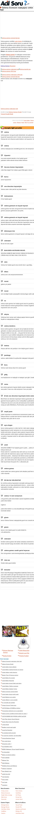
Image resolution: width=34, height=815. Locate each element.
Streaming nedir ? (6, 743)
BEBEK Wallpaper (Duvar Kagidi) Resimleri (13, 749)
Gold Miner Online (5, 809)
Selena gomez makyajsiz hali (9, 108)
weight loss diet (6, 774)
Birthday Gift (19, 811)
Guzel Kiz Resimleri (7, 730)
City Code (4, 782)
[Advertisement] (17, 24)
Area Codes (5, 779)
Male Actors (4, 797)
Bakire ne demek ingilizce (8, 754)
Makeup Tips (5, 760)
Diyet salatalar (5, 757)
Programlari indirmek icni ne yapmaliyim (12, 711)
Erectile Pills (19, 807)
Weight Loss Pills (24, 653)
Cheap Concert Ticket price (9, 705)
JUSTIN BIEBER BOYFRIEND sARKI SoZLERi (14, 716)
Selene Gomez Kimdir (15, 112)
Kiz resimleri (30, 122)
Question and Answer (21, 809)
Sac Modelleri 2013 (7, 746)
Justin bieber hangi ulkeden (9, 667)
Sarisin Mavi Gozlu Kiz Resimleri (10, 721)
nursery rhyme (19, 799)
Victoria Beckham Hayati (8, 738)
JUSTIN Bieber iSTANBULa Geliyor (11, 708)
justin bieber (18, 41)
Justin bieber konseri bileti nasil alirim (11, 683)
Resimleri (8, 66)
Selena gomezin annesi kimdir (10, 691)
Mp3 (26, 122)
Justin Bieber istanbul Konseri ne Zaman (12, 669)
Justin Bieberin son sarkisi (9, 697)
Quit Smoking (5, 776)
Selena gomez (10, 54)
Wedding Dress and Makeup (9, 765)
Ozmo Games (19, 791)
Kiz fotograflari (6, 752)
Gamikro (3, 813)
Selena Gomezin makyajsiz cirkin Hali (12, 661)
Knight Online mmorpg (6, 795)
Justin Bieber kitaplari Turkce (9, 689)
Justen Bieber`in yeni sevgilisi (9, 700)
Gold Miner (18, 793)
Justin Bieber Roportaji (8, 680)
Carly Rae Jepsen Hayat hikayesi (10, 719)
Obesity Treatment (7, 768)
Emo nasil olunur (6, 741)
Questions (4, 785)
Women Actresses (5, 793)
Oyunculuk (3, 799)
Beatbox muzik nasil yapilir (9, 727)
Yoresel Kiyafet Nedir (7, 114)
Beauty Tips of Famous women (10, 675)
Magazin (19, 122)
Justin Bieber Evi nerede (8, 678)
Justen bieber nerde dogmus (9, 672)
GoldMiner (3, 811)
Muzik (22, 122)
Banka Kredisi (7, 656)
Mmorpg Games (5, 805)
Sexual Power (19, 805)
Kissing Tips (19, 797)
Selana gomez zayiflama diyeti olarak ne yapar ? (14, 713)
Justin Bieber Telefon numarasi (10, 686)
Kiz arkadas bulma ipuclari (9, 732)
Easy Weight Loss (6, 771)
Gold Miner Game (20, 813)
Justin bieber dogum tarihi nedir (10, 694)
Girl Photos (18, 795)
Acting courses (4, 791)
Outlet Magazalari (24, 650)
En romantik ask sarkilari (8, 702)
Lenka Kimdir (5, 724)
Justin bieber (27, 120)
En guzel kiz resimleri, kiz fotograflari (11, 735)
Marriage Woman (5, 807)
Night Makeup (5, 763)
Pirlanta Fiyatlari (24, 656)
